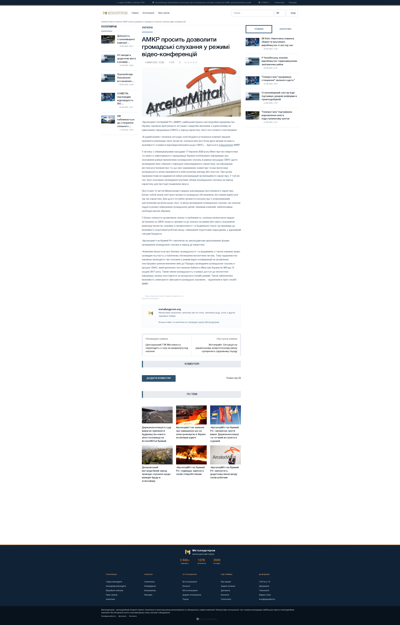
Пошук (185, 599)
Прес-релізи (164, 13)
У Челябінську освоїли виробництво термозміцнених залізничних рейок (279, 61)
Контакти (225, 595)
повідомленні (226, 145)
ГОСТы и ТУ (264, 582)
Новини (135, 13)
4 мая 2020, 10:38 (154, 63)
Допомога (225, 590)
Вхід (293, 13)
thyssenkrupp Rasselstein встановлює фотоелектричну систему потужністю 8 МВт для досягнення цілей (190, 2)
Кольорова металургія (116, 586)
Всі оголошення (189, 582)
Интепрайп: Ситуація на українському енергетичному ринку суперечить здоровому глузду (216, 348)
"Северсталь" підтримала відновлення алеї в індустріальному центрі (277, 115)
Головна (104, 22)
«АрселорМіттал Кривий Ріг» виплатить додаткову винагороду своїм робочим (224, 472)
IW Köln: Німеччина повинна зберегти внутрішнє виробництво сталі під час (278, 42)
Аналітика (110, 599)
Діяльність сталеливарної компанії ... (126, 39)
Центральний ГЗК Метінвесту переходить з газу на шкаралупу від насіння (167, 348)
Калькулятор (150, 590)
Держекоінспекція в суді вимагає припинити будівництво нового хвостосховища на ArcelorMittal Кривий (156, 434)
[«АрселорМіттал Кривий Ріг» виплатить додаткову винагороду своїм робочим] (225, 454)
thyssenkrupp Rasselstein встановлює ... (125, 77)
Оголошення (148, 13)
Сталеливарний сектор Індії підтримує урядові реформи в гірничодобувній (279, 96)
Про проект (226, 582)
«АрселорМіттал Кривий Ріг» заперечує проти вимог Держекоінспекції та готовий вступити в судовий (224, 434)
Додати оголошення (191, 595)
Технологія (264, 590)
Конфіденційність (267, 599)
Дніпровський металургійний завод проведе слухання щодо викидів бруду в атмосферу (156, 474)
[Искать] (270, 13)
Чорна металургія (114, 582)
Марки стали (265, 595)
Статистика (279, 2)
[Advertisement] (272, 157)
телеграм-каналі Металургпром (203, 322)
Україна (118, 22)
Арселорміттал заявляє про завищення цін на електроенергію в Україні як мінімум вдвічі (191, 432)
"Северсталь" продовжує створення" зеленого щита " (278, 79)
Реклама (293, 2)
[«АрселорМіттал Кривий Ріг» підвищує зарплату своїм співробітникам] (191, 454)
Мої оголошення (190, 590)
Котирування (150, 586)
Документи (264, 586)
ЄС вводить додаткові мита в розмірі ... (126, 58)
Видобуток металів (114, 590)
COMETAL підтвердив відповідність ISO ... (125, 99)
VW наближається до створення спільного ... (125, 121)
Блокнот (186, 586)
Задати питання (228, 586)
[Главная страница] (114, 13)
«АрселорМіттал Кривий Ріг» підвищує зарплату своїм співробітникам (190, 470)
